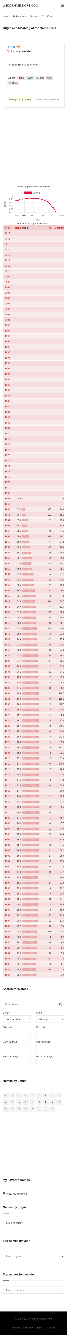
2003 (7, 309)
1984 (7, 412)
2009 (7, 276)
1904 (7, 845)
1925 (7, 731)
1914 (7, 791)
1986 (7, 401)
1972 (7, 477)
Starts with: (8, 1027)
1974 (7, 466)
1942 (7, 639)
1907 (7, 828)
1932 (7, 693)
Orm (49, 78)
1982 (7, 422)
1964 (7, 520)
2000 (7, 325)
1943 (7, 634)
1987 (7, 395)
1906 (7, 834)
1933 (7, 688)
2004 (7, 303)
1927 (7, 720)
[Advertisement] (33, 145)
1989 (7, 385)
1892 (7, 910)
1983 (7, 417)
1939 (7, 655)
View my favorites (16, 1193)
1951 (7, 590)
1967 (7, 504)
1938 (7, 661)
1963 (7, 525)
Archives (16, 1327)
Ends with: (41, 1027)
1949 (7, 601)
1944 (7, 628)
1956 (7, 563)
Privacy (29, 1327)
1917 (7, 774)
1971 (7, 482)
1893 (7, 904)
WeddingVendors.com (20, 5)
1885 (7, 948)
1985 (7, 406)
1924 (7, 736)
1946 (7, 617)
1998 (7, 336)
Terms (40, 1327)
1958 (7, 552)
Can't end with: (43, 1042)
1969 (7, 493)
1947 (7, 612)
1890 (7, 920)
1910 (7, 812)
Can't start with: (10, 1042)
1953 (7, 579)
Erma (11, 46)
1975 (7, 460)
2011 (7, 265)
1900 (7, 866)
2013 (7, 255)
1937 (7, 666)
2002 (7, 314)
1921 (7, 753)
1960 (7, 542)
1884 (7, 953)
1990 (7, 379)
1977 (7, 450)
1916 (7, 780)
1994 (7, 358)
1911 (7, 807)
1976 (7, 455)
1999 (7, 330)
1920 (7, 758)
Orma (15, 83)
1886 (7, 942)
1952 (7, 585)
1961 (7, 536)
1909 (7, 818)
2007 (7, 287)
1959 (7, 547)
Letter (34, 16)
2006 (7, 293)
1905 (7, 839)
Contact (51, 1327)
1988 (7, 390)
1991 (7, 374)
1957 (7, 558)
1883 (7, 958)
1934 (7, 682)
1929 (7, 709)
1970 (7, 487)
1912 (7, 801)
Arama (21, 78)
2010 (7, 271)
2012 (7, 260)
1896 (7, 888)
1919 (7, 764)
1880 (7, 975)
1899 (7, 872)
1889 (7, 926)
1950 (7, 596)
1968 (7, 498)
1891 (7, 915)
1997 (7, 341)
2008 (7, 282)
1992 (7, 368)
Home (6, 16)
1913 (7, 796)
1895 (7, 893)
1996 (7, 347)
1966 (7, 509)
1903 (7, 850)
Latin (14, 51)
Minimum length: (11, 1056)
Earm (30, 78)
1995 (7, 352)
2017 (7, 233)
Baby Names (20, 16)
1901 (7, 861)
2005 (7, 298)
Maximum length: (45, 1056)
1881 (7, 969)
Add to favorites (49, 99)
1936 (7, 671)
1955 (7, 569)
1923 (7, 742)
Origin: (39, 1013)
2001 (7, 320)
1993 (7, 363)
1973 (7, 471)
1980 (7, 433)
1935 (7, 677)
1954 (7, 574)
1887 (7, 937)
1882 (7, 964)
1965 (7, 515)
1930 (7, 704)
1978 (7, 444)
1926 (7, 726)
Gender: (7, 1013)
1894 (7, 899)
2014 (7, 249)
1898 (7, 877)
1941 (7, 644)
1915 (7, 785)
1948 (7, 607)
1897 (7, 883)
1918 (7, 769)
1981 (7, 428)
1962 (7, 531)
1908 (7, 823)
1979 (7, 439)
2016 (7, 238)
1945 (7, 623)
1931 (7, 699)
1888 (7, 931)
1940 (7, 650)
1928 (7, 715)
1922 (7, 747)
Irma (42, 78)
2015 (7, 244)
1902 (7, 856)
